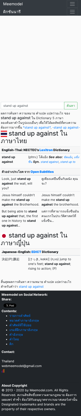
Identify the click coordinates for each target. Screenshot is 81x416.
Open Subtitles (42, 172)
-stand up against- (66, 127)
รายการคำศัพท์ (19, 316)
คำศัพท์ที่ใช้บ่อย (20, 325)
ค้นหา (71, 106)
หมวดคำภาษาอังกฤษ (24, 320)
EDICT (36, 252)
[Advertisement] (40, 58)
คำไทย (14, 339)
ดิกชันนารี (12, 11)
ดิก (11, 344)
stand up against (31, 286)
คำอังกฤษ (16, 334)
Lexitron (46, 150)
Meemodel (13, 4)
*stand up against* (37, 127)
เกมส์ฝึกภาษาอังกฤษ (23, 330)
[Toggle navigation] (72, 4)
